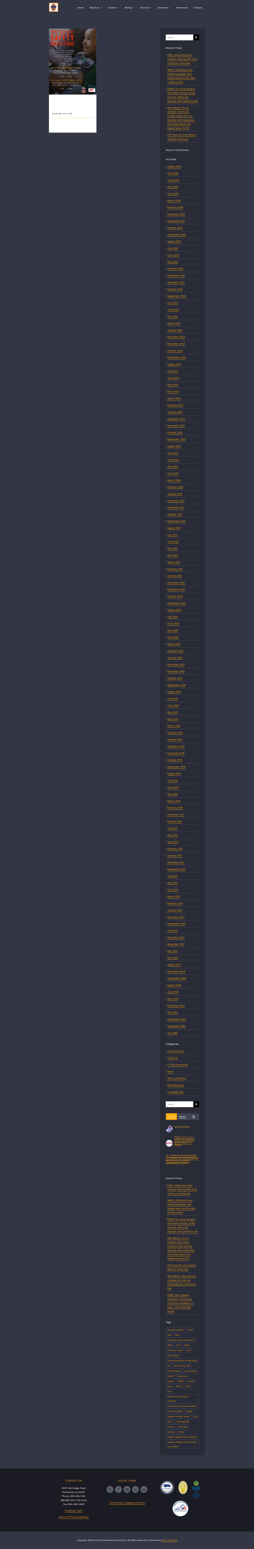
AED (169, 1335)
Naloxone (182, 1376)
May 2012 (172, 951)
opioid (191, 1381)
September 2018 (176, 766)
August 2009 (174, 985)
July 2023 (172, 371)
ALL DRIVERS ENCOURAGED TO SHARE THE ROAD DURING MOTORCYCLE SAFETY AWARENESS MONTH (182, 1159)
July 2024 (172, 302)
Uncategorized (175, 1092)
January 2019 (174, 739)
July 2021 (172, 534)
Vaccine (171, 1432)
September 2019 (176, 685)
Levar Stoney (190, 1371)
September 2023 (176, 357)
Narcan (170, 1381)
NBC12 (181, 1381)
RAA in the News (176, 1078)
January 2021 (174, 575)
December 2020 (176, 582)
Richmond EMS (174, 1411)
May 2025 (172, 262)
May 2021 (172, 548)
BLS (178, 1345)
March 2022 (174, 480)
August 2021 (174, 528)
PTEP (188, 1386)
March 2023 (174, 398)
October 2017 (174, 821)
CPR (188, 1350)
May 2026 (172, 186)
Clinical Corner (175, 1051)
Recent (182, 1116)
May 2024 (172, 316)
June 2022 (173, 459)
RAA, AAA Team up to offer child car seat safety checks (72, 58)
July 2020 (172, 616)
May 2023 (172, 384)
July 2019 (172, 698)
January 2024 (174, 330)
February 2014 (175, 903)
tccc (195, 1416)
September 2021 (176, 521)
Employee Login (73, 1510)
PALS (169, 1386)
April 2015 (172, 841)
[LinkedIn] (143, 1489)
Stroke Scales (182, 1126)
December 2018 (176, 746)
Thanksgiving (182, 1421)
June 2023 (173, 378)
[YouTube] (127, 1489)
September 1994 (176, 1026)
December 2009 (176, 971)
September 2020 (176, 603)
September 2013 (176, 923)
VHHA (181, 1432)
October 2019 (174, 678)
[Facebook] (118, 1489)
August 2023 (174, 364)
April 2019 (172, 719)
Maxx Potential (169, 1540)
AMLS (170, 1345)
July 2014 (172, 876)
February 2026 (175, 207)
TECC (170, 1421)
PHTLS (179, 1386)
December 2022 (176, 419)
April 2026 (173, 193)
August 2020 (174, 609)
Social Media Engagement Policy (127, 1502)
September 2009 (176, 978)
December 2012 (176, 937)
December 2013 (176, 917)
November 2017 (175, 814)
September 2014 (176, 869)
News (170, 1071)
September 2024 (176, 296)
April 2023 (173, 391)
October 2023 (175, 350)
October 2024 (174, 289)
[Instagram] (135, 1489)
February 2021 (175, 569)
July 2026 (172, 173)
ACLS (190, 1330)
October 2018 (174, 760)
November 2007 (176, 1005)
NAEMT (170, 1376)
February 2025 (175, 268)
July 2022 (172, 453)
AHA (177, 1335)
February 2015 (175, 848)
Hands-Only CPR (182, 1366)
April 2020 (173, 637)
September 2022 (176, 439)
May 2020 (172, 630)
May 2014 (172, 882)
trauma (170, 1427)
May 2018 (172, 794)
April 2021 (172, 555)
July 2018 (172, 780)
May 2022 (172, 466)
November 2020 (176, 589)
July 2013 (172, 930)
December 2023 (176, 337)
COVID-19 (172, 1058)
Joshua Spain (173, 1371)
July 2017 (172, 828)
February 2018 (175, 807)
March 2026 (174, 200)
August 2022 (174, 446)
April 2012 (172, 957)
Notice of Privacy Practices (74, 1517)
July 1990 (172, 1033)
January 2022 (174, 493)
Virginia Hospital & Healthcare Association (182, 1444)
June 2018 (173, 787)
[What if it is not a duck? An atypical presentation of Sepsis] (169, 1141)
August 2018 (174, 773)
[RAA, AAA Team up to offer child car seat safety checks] (72, 62)
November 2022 (176, 425)
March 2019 (173, 725)
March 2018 (173, 801)
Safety (189, 1411)
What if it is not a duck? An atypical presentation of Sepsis (184, 1141)
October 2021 (174, 514)
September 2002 (176, 1019)
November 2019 (175, 671)
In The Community (177, 1064)
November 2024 (176, 282)
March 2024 (173, 323)
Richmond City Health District (182, 1406)
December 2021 (176, 500)
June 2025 (173, 255)
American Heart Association (180, 1340)
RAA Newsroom (175, 1085)
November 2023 (176, 343)
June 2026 (173, 180)
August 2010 (174, 964)
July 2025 (172, 248)
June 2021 (173, 541)
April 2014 (172, 889)
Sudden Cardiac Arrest (178, 1416)
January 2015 (174, 855)
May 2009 (172, 998)
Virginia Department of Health (182, 1437)
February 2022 (175, 487)
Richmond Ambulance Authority (178, 1398)
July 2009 (172, 992)
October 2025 (175, 227)
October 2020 (175, 596)
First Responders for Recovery (182, 1360)
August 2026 (174, 166)
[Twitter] (110, 1489)
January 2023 (174, 412)
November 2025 (176, 221)
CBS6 (186, 1345)
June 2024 (173, 309)
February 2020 (175, 650)
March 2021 (173, 562)
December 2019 (176, 664)
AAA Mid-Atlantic (175, 1330)
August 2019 (174, 691)
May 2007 (172, 1012)
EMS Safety (173, 1355)
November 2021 (175, 507)
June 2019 (173, 705)
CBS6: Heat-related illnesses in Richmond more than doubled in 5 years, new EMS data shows (180, 1303)
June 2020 (173, 623)
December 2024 (176, 275)
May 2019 (172, 712)
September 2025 (176, 234)
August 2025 (174, 241)
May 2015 (172, 835)
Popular (171, 1116)
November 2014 (175, 862)
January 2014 (174, 910)
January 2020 (175, 657)
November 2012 (175, 944)
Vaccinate (183, 1427)
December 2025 (176, 214)
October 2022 (175, 432)
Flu (168, 1366)
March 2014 (173, 896)
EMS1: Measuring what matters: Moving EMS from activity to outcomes (182, 59)
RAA (169, 1391)
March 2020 (174, 644)
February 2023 (175, 405)
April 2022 (173, 473)
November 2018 (175, 753)
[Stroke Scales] (169, 1127)
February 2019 (175, 732)
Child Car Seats (175, 1350)
